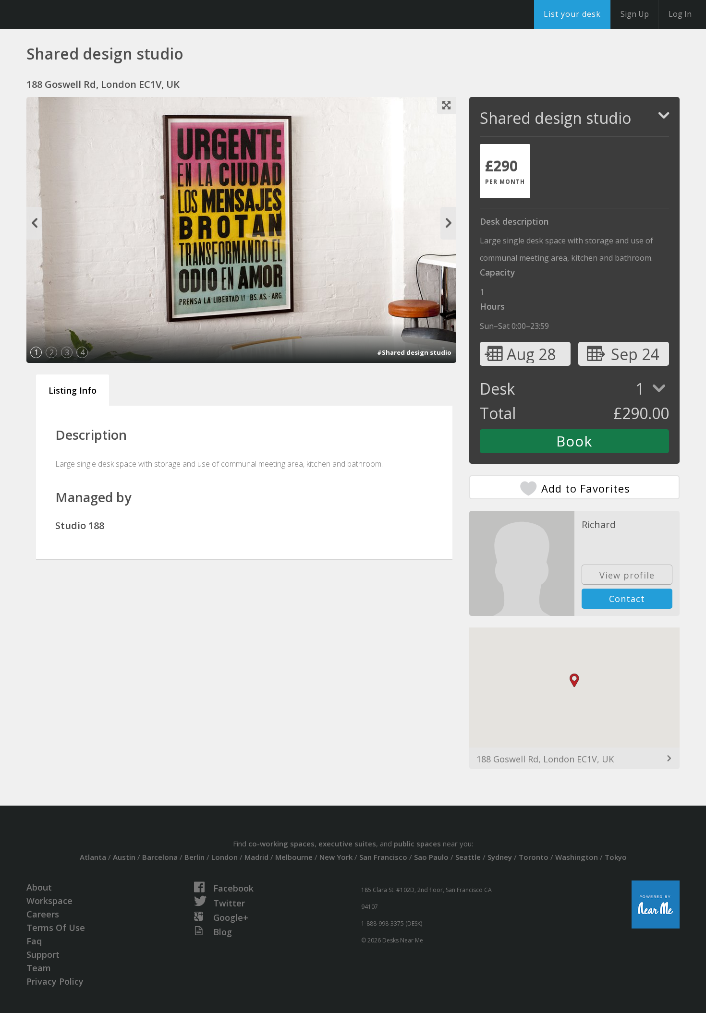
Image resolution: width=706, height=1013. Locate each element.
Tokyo (616, 857)
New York (336, 857)
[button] (574, 680)
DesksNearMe (67, 14)
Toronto (533, 857)
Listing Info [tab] (73, 390)
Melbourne (294, 857)
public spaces (417, 843)
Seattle (468, 857)
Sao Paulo (431, 857)
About (39, 887)
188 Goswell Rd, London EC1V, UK (545, 759)
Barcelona (160, 857)
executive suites (347, 843)
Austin (124, 857)
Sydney (499, 857)
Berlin (194, 857)
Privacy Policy (55, 981)
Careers (42, 914)
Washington (576, 857)
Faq (34, 941)
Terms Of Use (55, 927)
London (224, 857)
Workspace (49, 900)
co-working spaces (281, 843)
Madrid (256, 857)
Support (43, 954)
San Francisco (383, 857)
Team (38, 968)
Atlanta (93, 857)
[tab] (505, 171)
